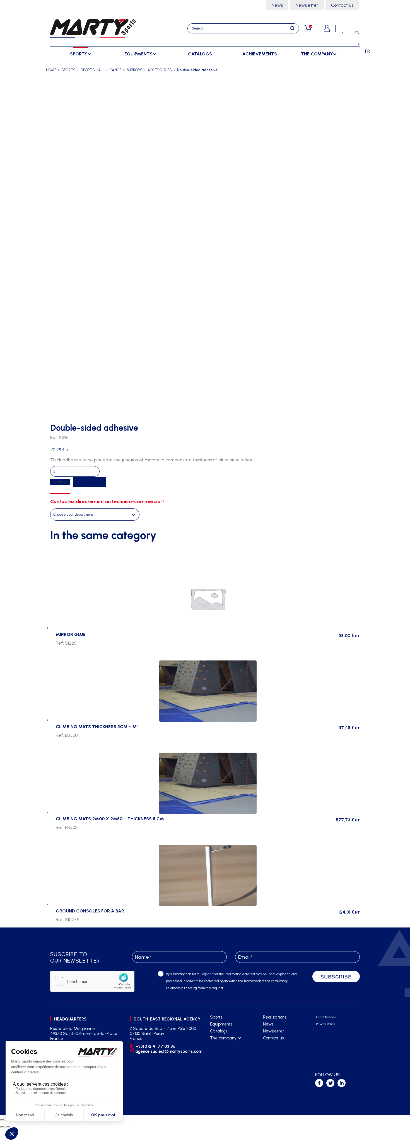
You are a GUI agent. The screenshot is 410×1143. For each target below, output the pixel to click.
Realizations (274, 1017)
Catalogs (200, 54)
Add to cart (60, 482)
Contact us (342, 5)
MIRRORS (135, 70)
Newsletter (307, 5)
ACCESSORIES (160, 70)
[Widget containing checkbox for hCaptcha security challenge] (92, 981)
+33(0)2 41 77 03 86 (155, 1046)
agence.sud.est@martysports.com (168, 1051)
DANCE (115, 70)
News (277, 5)
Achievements (259, 54)
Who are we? (222, 1045)
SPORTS (68, 70)
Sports (216, 1017)
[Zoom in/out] (2, 1120)
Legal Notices (326, 1017)
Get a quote (89, 482)
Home (51, 70)
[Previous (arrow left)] (2, 1127)
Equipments (221, 1024)
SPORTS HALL (93, 70)
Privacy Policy (325, 1024)
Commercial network (229, 1052)
